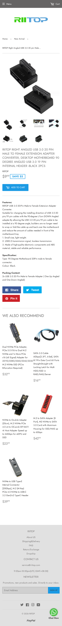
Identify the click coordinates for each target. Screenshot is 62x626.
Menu (8, 4)
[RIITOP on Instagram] (32, 605)
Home (5, 38)
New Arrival (19, 38)
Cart (57, 4)
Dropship (31, 553)
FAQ (31, 545)
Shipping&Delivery (31, 541)
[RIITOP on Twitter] (22, 605)
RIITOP (32, 613)
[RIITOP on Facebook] (27, 605)
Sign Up (54, 590)
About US (31, 537)
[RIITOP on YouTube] (38, 605)
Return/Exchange (31, 549)
